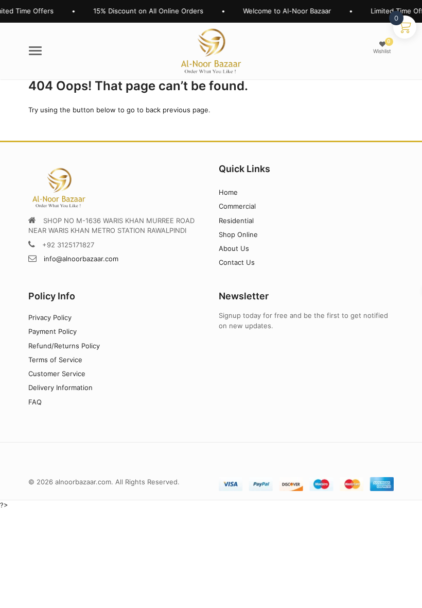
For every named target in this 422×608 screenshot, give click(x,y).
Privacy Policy (50, 317)
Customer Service (56, 373)
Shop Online (238, 234)
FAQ (35, 402)
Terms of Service (55, 360)
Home (228, 192)
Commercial (237, 206)
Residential (236, 220)
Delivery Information (60, 387)
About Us (234, 248)
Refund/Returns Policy (64, 346)
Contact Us (237, 262)
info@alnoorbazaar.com (81, 259)
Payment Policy (52, 331)
